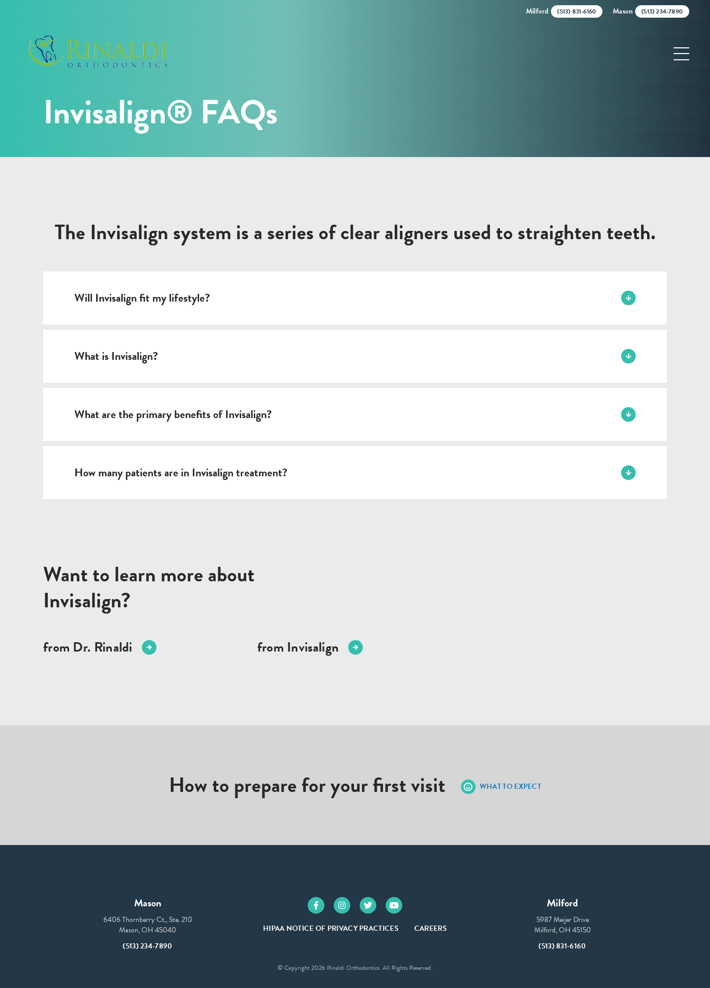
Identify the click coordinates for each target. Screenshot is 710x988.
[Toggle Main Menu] (681, 53)
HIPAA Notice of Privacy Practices (331, 928)
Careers (430, 928)
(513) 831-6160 (562, 946)
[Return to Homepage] (97, 54)
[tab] (355, 297)
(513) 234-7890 (147, 946)
